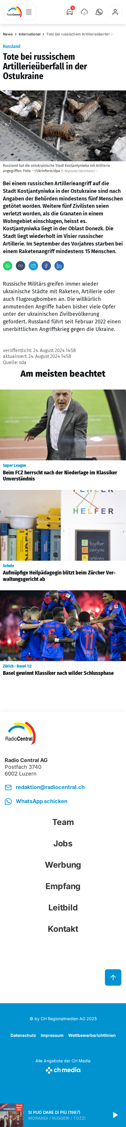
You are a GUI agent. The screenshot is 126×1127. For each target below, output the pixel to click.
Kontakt (63, 929)
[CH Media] (63, 1069)
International (29, 34)
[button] (99, 12)
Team (63, 822)
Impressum (52, 1035)
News (8, 34)
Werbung (63, 865)
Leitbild (63, 907)
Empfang (63, 886)
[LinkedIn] (59, 265)
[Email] (33, 265)
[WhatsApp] (7, 265)
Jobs (63, 843)
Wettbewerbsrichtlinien (92, 1035)
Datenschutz (23, 1035)
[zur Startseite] (14, 12)
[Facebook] (46, 265)
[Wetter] (84, 12)
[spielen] (115, 1115)
